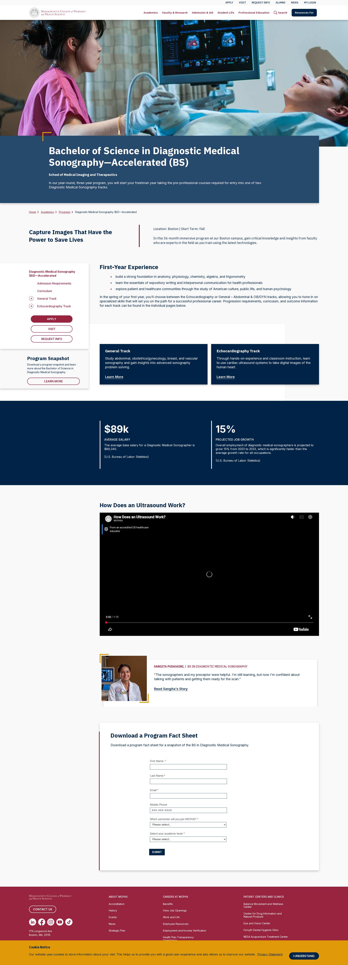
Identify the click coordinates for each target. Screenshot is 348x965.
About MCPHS (118, 896)
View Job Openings (175, 910)
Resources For (304, 12)
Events (113, 917)
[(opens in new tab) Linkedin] (32, 922)
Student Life (226, 12)
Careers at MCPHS (175, 896)
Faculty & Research (175, 12)
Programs (64, 212)
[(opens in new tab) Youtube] (59, 922)
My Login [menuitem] (310, 2)
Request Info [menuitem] (261, 2)
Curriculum (44, 291)
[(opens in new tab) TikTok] (68, 922)
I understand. (304, 956)
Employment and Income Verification (184, 930)
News (112, 923)
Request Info (51, 339)
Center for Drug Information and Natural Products (263, 915)
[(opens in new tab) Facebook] (41, 922)
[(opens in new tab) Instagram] (50, 922)
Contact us (42, 909)
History (113, 910)
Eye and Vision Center (257, 923)
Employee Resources (175, 923)
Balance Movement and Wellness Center (263, 905)
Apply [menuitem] (229, 2)
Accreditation (117, 903)
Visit (51, 329)
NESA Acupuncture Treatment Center (266, 936)
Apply (51, 319)
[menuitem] (150, 12)
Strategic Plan (117, 930)
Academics (151, 12)
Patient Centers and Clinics (264, 896)
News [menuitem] (294, 2)
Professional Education (254, 12)
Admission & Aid (202, 12)
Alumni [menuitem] (280, 2)
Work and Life (171, 917)
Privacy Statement (270, 954)
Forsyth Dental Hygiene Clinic (261, 930)
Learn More (53, 381)
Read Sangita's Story (171, 689)
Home (32, 212)
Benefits (168, 903)
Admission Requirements (54, 283)
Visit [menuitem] (242, 2)
